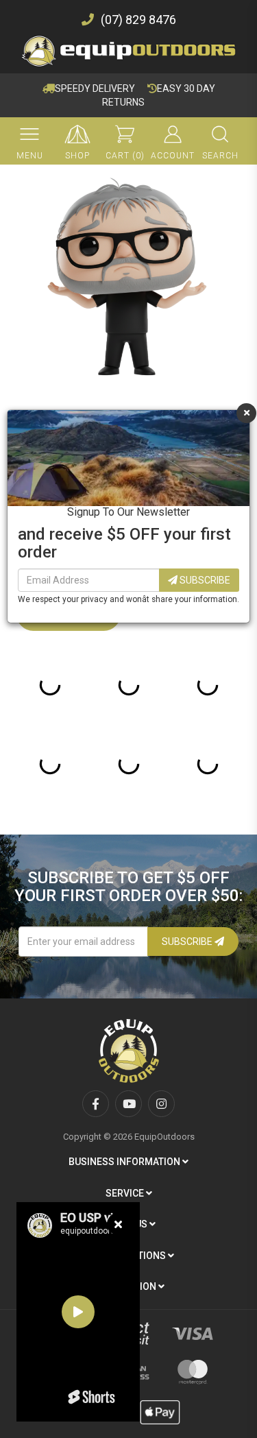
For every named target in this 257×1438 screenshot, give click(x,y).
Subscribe (204, 580)
